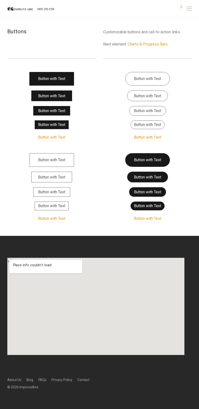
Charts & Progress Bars (148, 44)
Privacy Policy (61, 380)
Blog (29, 380)
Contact (83, 380)
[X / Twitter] (23, 398)
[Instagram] (16, 398)
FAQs (42, 380)
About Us (14, 380)
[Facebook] (8, 398)
